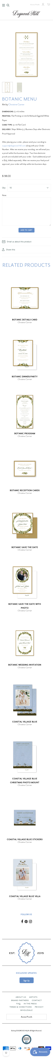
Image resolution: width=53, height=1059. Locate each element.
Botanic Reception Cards (25, 490)
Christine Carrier (16, 104)
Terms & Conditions (21, 1007)
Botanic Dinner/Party (25, 376)
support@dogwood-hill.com (14, 145)
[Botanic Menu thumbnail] (7, 87)
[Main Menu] (3, 5)
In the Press (30, 1004)
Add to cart (26, 230)
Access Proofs (35, 4)
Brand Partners (20, 1000)
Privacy (39, 1007)
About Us (21, 997)
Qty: (4, 188)
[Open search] (8, 5)
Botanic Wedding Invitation (24, 664)
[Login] (43, 4)
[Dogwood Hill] (26, 14)
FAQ (18, 1004)
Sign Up (26, 980)
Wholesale (26, 1010)
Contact (37, 1000)
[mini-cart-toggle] (48, 4)
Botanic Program (24, 433)
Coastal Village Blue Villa (24, 896)
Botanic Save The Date (25, 547)
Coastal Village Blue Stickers (25, 839)
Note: (4, 195)
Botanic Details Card (24, 319)
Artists (33, 997)
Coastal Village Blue (24, 721)
